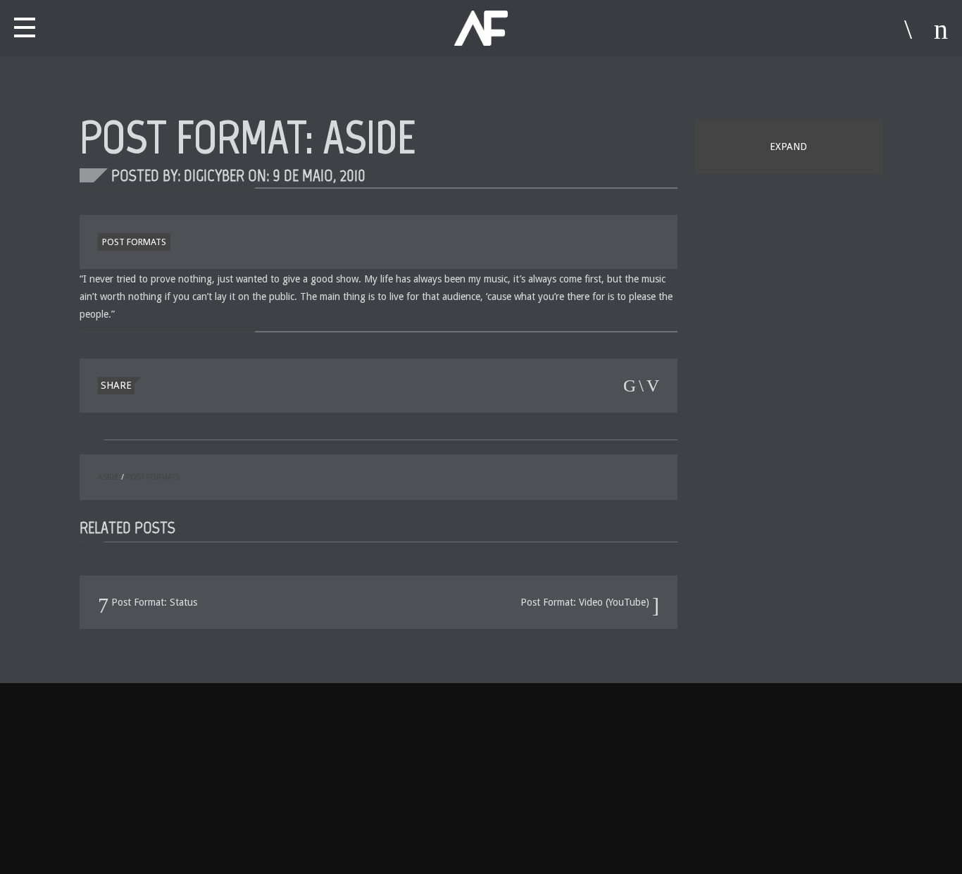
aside (108, 477)
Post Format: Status (152, 602)
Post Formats (134, 242)
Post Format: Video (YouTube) (586, 602)
